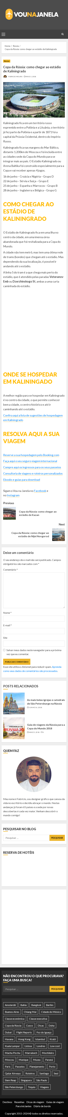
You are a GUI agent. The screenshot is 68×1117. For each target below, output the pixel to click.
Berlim (49, 1004)
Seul (56, 1073)
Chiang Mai (30, 1011)
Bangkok (36, 1004)
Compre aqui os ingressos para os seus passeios (32, 467)
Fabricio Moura (15, 76)
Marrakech (31, 1052)
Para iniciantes (23, 1106)
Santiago (44, 1073)
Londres (41, 1045)
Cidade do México (51, 1011)
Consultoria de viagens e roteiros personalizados (33, 473)
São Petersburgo (14, 1087)
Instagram (13, 495)
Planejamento (36, 1066)
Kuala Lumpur (12, 1045)
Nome (7, 612)
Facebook (40, 490)
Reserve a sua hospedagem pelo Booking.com (31, 455)
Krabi (53, 1039)
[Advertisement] (34, 927)
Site (5, 637)
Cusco (29, 1025)
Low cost (55, 1045)
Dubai (8, 1032)
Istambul (40, 1039)
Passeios (20, 1066)
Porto (52, 1066)
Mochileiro (48, 1052)
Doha (51, 1025)
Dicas (41, 1025)
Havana (9, 1039)
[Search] (62, 34)
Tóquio (31, 1087)
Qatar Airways (13, 1073)
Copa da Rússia (13, 1025)
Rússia (6, 61)
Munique (23, 1059)
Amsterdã (10, 1004)
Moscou (9, 1059)
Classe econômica (14, 1018)
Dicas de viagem (35, 1101)
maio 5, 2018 (34, 732)
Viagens (44, 1087)
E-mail (7, 625)
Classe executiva (38, 1018)
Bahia (23, 1004)
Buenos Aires (12, 1011)
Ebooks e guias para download (21, 479)
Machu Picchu (12, 1052)
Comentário (10, 569)
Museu (36, 1059)
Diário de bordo (42, 1106)
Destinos (7, 1101)
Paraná (49, 1059)
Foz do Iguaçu (44, 1032)
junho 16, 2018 (35, 707)
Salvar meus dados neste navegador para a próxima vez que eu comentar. (33, 652)
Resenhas (19, 1101)
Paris (7, 1066)
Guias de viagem (55, 1101)
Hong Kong (24, 1039)
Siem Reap (10, 1080)
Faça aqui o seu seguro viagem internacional (30, 461)
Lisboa (28, 1045)
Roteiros (30, 1073)
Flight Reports (24, 1032)
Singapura (26, 1080)
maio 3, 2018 (31, 76)
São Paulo (41, 1080)
